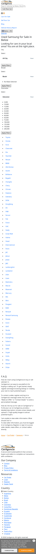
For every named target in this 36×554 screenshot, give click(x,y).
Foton (8, 223)
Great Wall (9, 234)
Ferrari (8, 215)
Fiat (7, 219)
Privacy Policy (8, 468)
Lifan (7, 275)
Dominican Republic (11, 509)
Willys (8, 360)
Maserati (9, 289)
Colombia (7, 505)
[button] (34, 541)
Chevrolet (9, 148)
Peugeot (8, 304)
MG (7, 297)
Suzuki (8, 345)
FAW (7, 212)
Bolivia (6, 498)
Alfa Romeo (10, 167)
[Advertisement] (18, 441)
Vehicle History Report (9, 28)
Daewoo (8, 193)
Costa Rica (7, 507)
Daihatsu (9, 197)
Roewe (8, 319)
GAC (7, 226)
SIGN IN (4, 33)
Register (7, 482)
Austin (8, 171)
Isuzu (7, 249)
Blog (2, 24)
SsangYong (9, 338)
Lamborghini (10, 267)
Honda (8, 141)
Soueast (8, 334)
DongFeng (9, 204)
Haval (7, 241)
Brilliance (9, 174)
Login (6, 480)
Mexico (6, 520)
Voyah (8, 352)
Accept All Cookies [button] (26, 550)
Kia (7, 152)
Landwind (9, 271)
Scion (7, 323)
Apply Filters (6, 65)
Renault (8, 312)
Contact (7, 463)
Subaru (8, 341)
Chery (8, 186)
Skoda (8, 330)
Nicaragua (7, 522)
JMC (7, 263)
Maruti (8, 286)
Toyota (8, 137)
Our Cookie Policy (15, 547)
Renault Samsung (12, 315)
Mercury (8, 293)
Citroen (8, 189)
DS (6, 208)
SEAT (7, 327)
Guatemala (8, 516)
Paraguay (7, 527)
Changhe (9, 182)
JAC (7, 252)
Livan (7, 278)
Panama (7, 525)
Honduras (7, 518)
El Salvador (8, 514)
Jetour (8, 256)
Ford (7, 145)
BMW (7, 163)
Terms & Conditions (11, 470)
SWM (7, 349)
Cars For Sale (5, 17)
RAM (7, 308)
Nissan (8, 160)
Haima (8, 237)
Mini (7, 301)
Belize (6, 496)
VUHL (7, 356)
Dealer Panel (8, 484)
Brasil (6, 500)
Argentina (7, 494)
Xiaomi (8, 364)
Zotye (7, 367)
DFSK (7, 200)
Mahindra (9, 282)
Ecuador (7, 511)
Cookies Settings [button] (9, 550)
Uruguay (7, 534)
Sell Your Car (5, 20)
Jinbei (7, 260)
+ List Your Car (7, 9)
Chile (5, 502)
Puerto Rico (8, 531)
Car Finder (7, 477)
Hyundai (8, 156)
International (10, 245)
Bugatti (8, 178)
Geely (7, 230)
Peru (5, 529)
